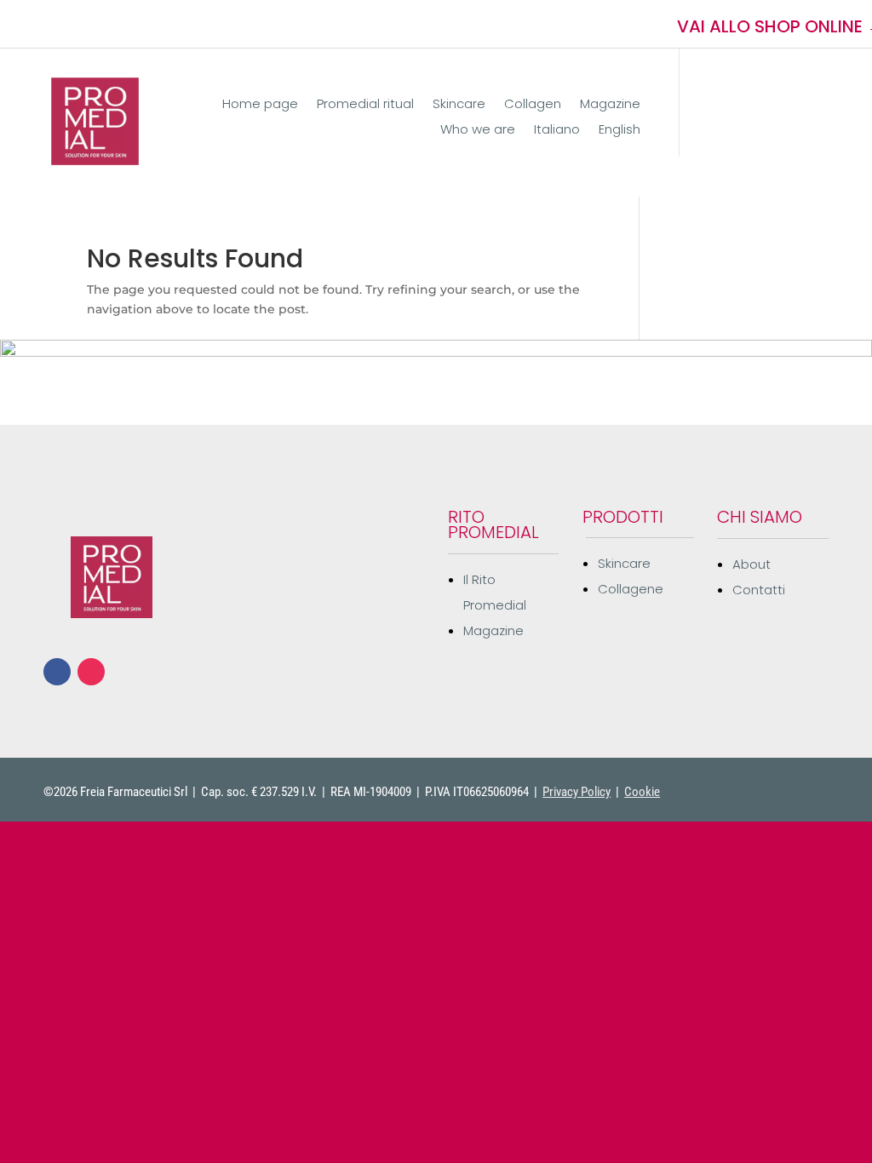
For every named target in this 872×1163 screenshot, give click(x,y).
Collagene (630, 589)
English (619, 130)
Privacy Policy (576, 791)
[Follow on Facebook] (47, 24)
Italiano (557, 130)
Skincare (459, 105)
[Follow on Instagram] (77, 24)
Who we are (477, 130)
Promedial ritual (365, 105)
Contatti (758, 590)
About (751, 564)
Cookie (642, 791)
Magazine (610, 105)
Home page (260, 105)
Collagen (532, 105)
